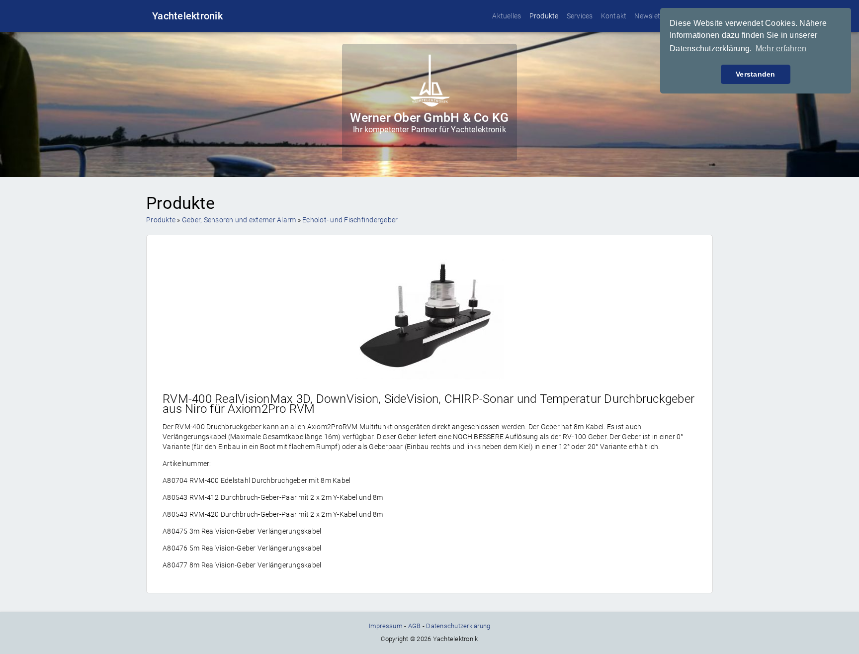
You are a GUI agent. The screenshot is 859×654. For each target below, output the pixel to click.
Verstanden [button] (755, 74)
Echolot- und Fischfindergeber (350, 220)
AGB (414, 626)
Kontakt (614, 16)
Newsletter (651, 16)
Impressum (386, 626)
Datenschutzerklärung (458, 626)
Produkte (544, 16)
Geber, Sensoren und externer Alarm (239, 220)
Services (580, 16)
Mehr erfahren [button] (781, 48)
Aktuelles (506, 16)
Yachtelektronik (187, 16)
